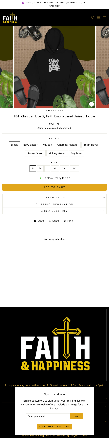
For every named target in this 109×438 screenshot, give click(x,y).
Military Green (57, 153)
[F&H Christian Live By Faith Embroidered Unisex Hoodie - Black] (11, 297)
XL (55, 168)
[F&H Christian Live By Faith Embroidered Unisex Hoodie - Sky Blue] (34, 297)
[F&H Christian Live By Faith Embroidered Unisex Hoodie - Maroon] (17, 297)
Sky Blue (76, 153)
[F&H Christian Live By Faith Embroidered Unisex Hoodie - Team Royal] (24, 297)
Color (54, 139)
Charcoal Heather (67, 144)
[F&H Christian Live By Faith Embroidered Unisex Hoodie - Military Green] (31, 297)
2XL (64, 168)
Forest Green (35, 153)
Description (54, 197)
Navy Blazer (30, 144)
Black (14, 144)
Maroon (47, 144)
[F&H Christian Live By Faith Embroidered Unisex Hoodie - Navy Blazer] (14, 297)
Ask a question (54, 211)
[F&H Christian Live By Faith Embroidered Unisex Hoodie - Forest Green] (27, 297)
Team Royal (91, 144)
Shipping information (54, 204)
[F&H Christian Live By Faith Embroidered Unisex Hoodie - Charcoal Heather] (21, 297)
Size (54, 162)
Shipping (42, 128)
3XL (74, 168)
